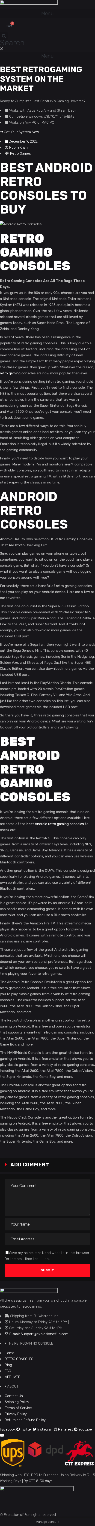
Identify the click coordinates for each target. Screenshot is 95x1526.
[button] (47, 13)
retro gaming (10, 373)
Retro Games (20, 153)
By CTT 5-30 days (38, 1481)
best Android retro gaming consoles (55, 824)
